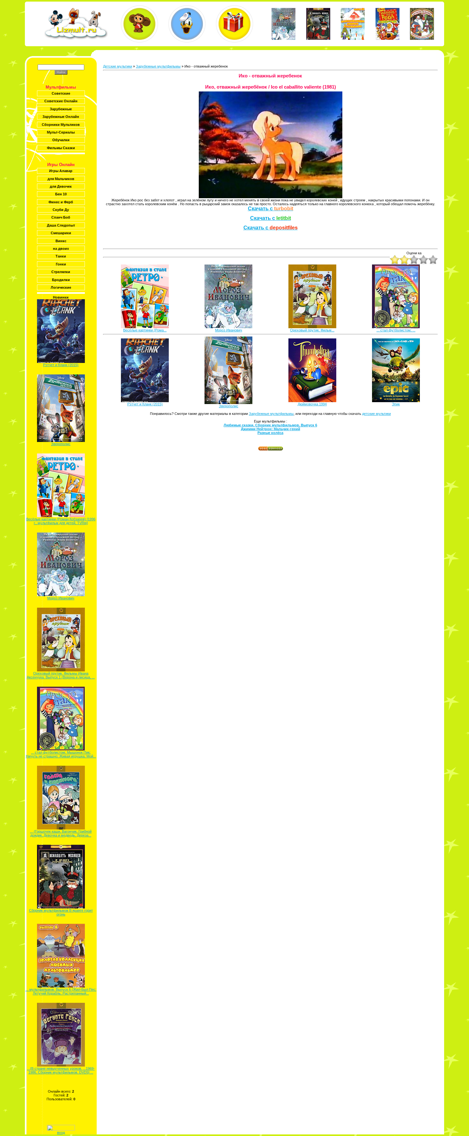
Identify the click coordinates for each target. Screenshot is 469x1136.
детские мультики (376, 414)
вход (61, 1132)
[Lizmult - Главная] (76, 38)
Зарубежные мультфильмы (158, 66)
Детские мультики (117, 66)
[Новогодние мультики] (234, 24)
